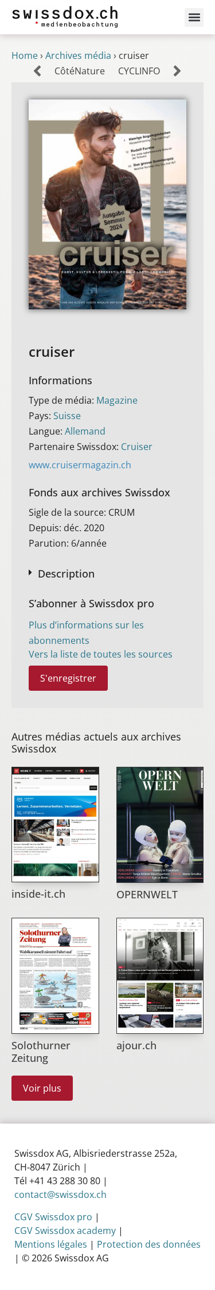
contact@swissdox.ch (60, 1194)
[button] (194, 17)
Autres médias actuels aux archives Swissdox (96, 743)
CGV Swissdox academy (65, 1230)
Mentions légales (50, 1244)
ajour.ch (136, 1045)
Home (24, 55)
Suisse (67, 415)
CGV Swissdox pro (53, 1217)
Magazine (117, 400)
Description (66, 573)
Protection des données (149, 1244)
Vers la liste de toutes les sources (101, 654)
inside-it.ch (38, 894)
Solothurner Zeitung (41, 1051)
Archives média (78, 55)
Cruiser (137, 446)
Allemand (85, 431)
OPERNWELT (147, 894)
